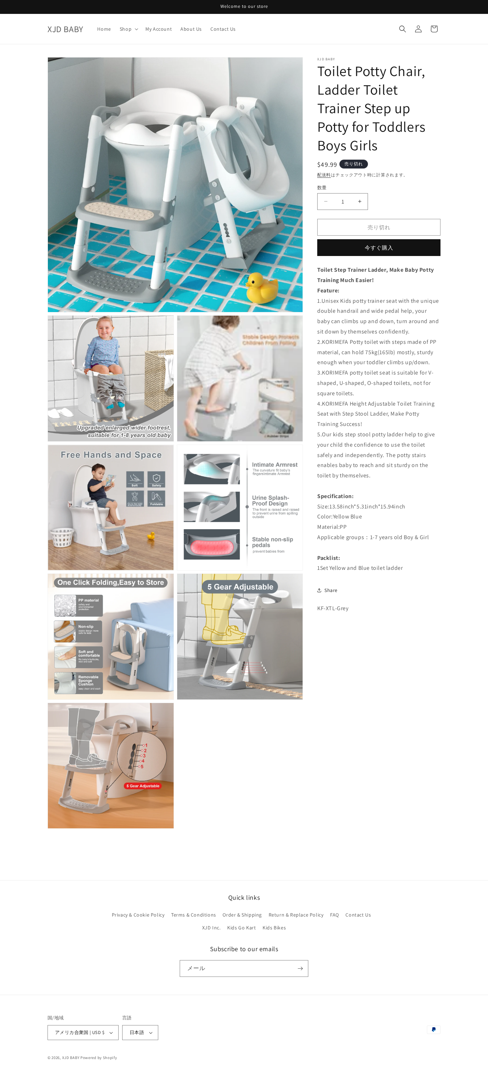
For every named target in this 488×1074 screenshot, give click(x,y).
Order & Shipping (242, 915)
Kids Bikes (274, 927)
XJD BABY (71, 1057)
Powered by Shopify (98, 1057)
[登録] (300, 968)
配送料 (324, 174)
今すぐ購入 (379, 247)
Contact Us (358, 915)
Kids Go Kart (241, 927)
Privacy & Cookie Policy (138, 915)
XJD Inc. (211, 927)
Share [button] (331, 590)
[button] (128, 28)
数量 (322, 187)
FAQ (334, 915)
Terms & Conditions (193, 915)
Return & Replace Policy (296, 915)
